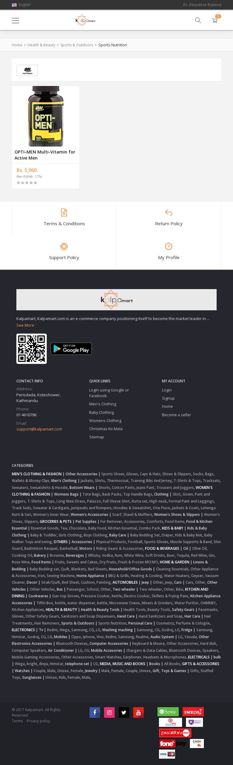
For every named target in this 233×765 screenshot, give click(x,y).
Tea (63, 528)
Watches (22, 670)
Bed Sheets (97, 569)
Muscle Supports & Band (191, 541)
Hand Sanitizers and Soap (161, 616)
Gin (211, 555)
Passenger (76, 589)
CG (91, 629)
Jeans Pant (145, 487)
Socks (198, 473)
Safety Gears (183, 609)
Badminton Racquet (41, 548)
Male (51, 670)
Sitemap (96, 437)
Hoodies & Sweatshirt (132, 507)
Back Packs (111, 494)
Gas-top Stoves (65, 595)
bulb (217, 657)
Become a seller (176, 414)
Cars (178, 582)
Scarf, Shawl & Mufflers (132, 514)
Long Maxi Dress (70, 501)
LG (98, 629)
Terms (17, 721)
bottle (60, 602)
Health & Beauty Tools (100, 609)
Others (61, 541)
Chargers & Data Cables (146, 650)
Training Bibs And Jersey (151, 480)
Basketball (69, 548)
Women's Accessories (89, 514)
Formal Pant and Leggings (191, 501)
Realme (142, 636)
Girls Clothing (70, 535)
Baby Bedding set (44, 569)
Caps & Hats (150, 473)
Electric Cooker (137, 595)
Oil (185, 548)
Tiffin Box (44, 602)
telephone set (77, 663)
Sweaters (20, 487)
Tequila (183, 555)
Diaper (167, 535)
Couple (40, 670)
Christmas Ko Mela (106, 428)
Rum (118, 555)
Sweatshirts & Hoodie (49, 487)
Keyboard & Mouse (148, 643)
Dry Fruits (108, 562)
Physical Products (111, 541)
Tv (41, 629)
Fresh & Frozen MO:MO (138, 562)
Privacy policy (38, 721)
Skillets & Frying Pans (170, 595)
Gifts (194, 670)
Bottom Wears (82, 487)
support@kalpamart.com (39, 429)
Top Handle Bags (137, 494)
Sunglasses (32, 677)
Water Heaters (176, 575)
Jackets (87, 480)
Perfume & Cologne (193, 623)
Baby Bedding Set (145, 535)
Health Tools (134, 609)
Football (135, 541)
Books (154, 663)
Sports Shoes (112, 473)
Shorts (104, 487)
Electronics (23, 629)
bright (32, 663)
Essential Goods (45, 528)
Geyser (197, 575)
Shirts (100, 480)
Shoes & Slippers (176, 473)
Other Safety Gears (42, 616)
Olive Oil (199, 548)
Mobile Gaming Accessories (35, 657)
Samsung (79, 629)
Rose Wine (21, 562)
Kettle (117, 595)
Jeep (145, 582)
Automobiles (125, 582)
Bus (60, 589)
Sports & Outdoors (76, 45)
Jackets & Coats (185, 507)
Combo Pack (149, 528)
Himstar (18, 636)
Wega (64, 629)
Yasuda (190, 636)
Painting (103, 582)
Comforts (155, 521)
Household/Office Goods (130, 569)
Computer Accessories (108, 643)
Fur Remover (111, 521)
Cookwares (38, 595)
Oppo (76, 636)
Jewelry (91, 670)
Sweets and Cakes (82, 562)
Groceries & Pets (56, 521)
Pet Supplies (86, 521)
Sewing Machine (61, 575)
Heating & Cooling (146, 575)
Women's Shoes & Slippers (177, 514)
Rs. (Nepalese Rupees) (202, 4)
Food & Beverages (162, 548)
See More (25, 325)
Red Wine (199, 555)
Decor (32, 582)
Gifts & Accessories (200, 663)
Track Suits (21, 507)
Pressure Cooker (95, 595)
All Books (172, 663)
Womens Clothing (105, 420)
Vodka (107, 555)
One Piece (161, 507)
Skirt (177, 494)
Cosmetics (165, 623)
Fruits (60, 562)
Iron (41, 575)
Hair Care (192, 616)
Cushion (88, 582)
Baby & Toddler (43, 535)
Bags (209, 473)
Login (167, 390)
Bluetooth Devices (72, 643)
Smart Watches (108, 657)
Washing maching (117, 629)
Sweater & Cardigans (51, 507)
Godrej (167, 629)
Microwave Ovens (124, 602)
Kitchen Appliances (28, 609)
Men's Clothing (102, 404)
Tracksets (211, 480)
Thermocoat (118, 480)
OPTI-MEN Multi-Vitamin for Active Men (45, 155)
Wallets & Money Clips (30, 480)
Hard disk (208, 643)
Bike (179, 589)
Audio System (162, 636)
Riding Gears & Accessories (119, 548)
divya (43, 663)
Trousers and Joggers (175, 487)
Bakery (40, 555)
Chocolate (77, 528)
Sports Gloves (156, 541)
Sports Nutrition (112, 623)
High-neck (158, 501)
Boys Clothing (95, 535)
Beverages (75, 555)
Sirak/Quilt (50, 582)
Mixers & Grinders (157, 602)
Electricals (199, 657)
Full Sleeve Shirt (116, 501)
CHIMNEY (208, 602)
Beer (171, 555)
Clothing (161, 494)
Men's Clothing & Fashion (37, 473)
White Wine (134, 555)
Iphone (89, 636)
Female (77, 670)
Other (158, 582)
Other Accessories (81, 473)
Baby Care (117, 535)
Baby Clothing (101, 412)
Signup (168, 398)
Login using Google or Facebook (109, 392)
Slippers (31, 521)
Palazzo (94, 501)
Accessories (134, 521)
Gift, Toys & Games (169, 670)
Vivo (100, 636)
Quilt (65, 569)
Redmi (52, 629)
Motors (85, 548)
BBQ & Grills (118, 575)
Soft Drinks (155, 555)
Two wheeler (124, 589)
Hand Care (126, 616)
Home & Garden (174, 562)
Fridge (186, 629)
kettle (102, 602)
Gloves (132, 473)
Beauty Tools (158, 609)
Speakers (210, 650)
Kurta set (139, 501)
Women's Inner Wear (51, 514)
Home (17, 45)
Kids (62, 677)
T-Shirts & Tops (187, 480)
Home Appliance (90, 575)
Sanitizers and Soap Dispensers (88, 616)
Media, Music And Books (122, 663)
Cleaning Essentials (172, 569)
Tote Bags (91, 494)
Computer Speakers (29, 650)
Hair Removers (46, 623)
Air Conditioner (61, 650)
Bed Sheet (70, 582)
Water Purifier (186, 602)
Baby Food (97, 528)
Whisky (94, 555)
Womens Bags (66, 494)
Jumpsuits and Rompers (91, 507)
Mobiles (60, 636)
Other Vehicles (42, 589)
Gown (188, 494)
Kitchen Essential (122, 528)
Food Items (174, 521)
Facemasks (208, 609)
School (93, 589)
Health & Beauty (41, 45)
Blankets (78, 569)
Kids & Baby (172, 528)
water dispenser (81, 602)
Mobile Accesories (106, 650)
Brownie (57, 555)
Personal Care (140, 623)
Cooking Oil (22, 555)
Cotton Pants (123, 487)
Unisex (63, 670)
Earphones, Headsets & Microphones (154, 657)
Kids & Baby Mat (188, 535)
